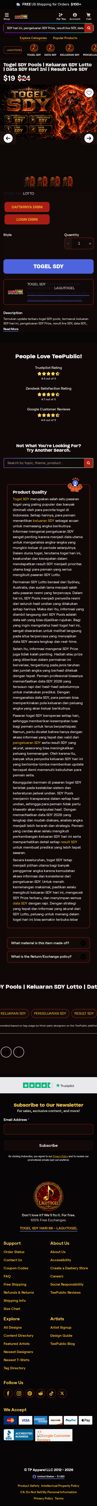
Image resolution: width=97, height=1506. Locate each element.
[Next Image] (89, 138)
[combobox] (44, 27)
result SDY (69, 842)
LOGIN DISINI (27, 219)
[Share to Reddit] (6, 1052)
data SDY (20, 903)
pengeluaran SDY (27, 743)
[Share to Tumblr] (18, 1052)
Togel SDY (21, 499)
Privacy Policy (60, 1156)
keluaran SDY (43, 521)
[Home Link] (21, 16)
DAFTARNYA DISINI (27, 207)
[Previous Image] (8, 138)
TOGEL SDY (48, 266)
